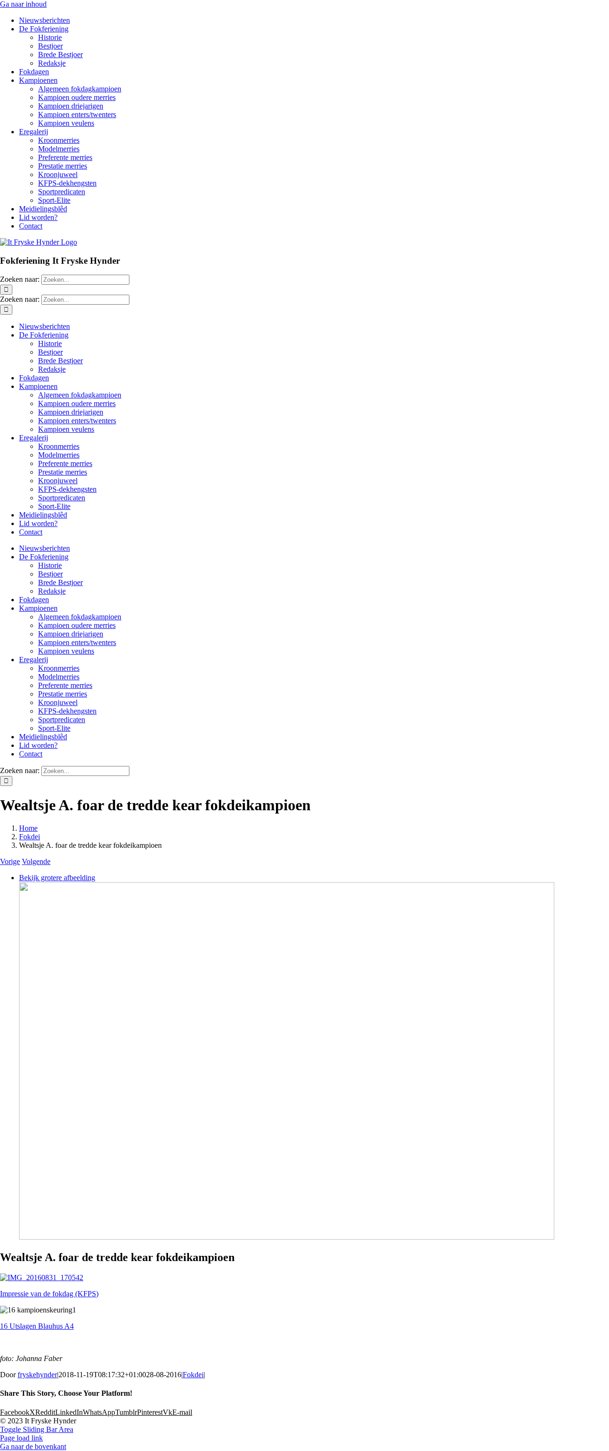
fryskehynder (37, 1375)
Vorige (10, 861)
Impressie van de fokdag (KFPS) (49, 1294)
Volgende (36, 861)
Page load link (21, 1438)
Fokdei (193, 1375)
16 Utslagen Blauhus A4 (37, 1326)
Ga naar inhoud (23, 4)
